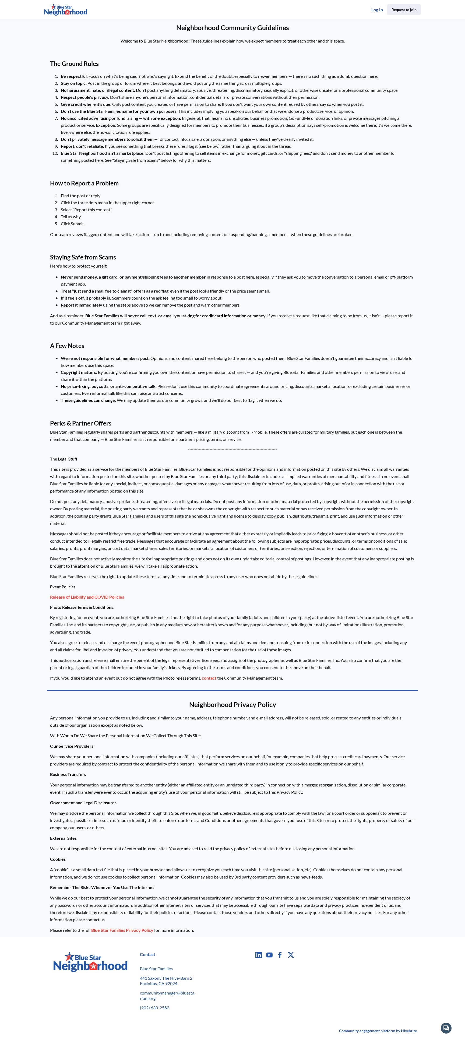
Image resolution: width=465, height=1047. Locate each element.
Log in (377, 9)
